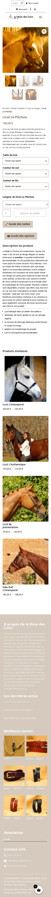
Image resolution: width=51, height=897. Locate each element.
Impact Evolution (20, 889)
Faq (15, 885)
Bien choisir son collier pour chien (20, 718)
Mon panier (23, 9)
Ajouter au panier (30, 213)
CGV (29, 892)
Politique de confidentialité (15, 892)
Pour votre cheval (31, 878)
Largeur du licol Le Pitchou (18, 197)
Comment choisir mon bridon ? (18, 709)
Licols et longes (33, 108)
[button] (44, 31)
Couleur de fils (10, 180)
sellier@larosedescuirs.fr (19, 860)
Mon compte (33, 3)
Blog (37, 881)
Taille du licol (10, 155)
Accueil (6, 108)
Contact (22, 885)
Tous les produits (12, 878)
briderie (21, 108)
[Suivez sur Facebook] (30, 9)
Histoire (8, 885)
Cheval (13, 108)
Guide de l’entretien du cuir (17, 701)
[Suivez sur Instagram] (35, 9)
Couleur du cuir (11, 167)
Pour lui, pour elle (25, 881)
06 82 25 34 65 (14, 855)
